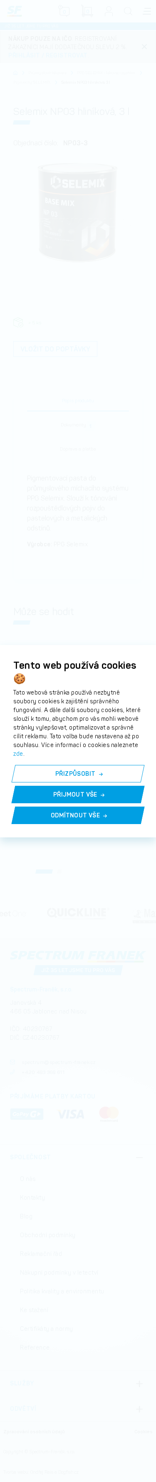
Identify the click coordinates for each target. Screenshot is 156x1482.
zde (18, 753)
